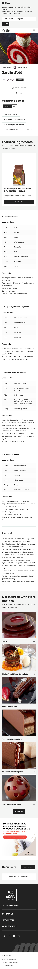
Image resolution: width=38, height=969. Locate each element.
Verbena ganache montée (15, 125)
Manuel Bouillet (22, 67)
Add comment (28, 867)
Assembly (28, 130)
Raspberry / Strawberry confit (16, 119)
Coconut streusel (12, 130)
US (14, 106)
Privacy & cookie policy (10, 963)
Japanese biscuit (11, 114)
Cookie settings (7, 965)
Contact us (7, 914)
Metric (7, 106)
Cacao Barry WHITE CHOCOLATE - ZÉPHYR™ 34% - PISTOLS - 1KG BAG (23, 402)
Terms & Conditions (9, 960)
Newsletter (8, 920)
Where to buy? (9, 926)
